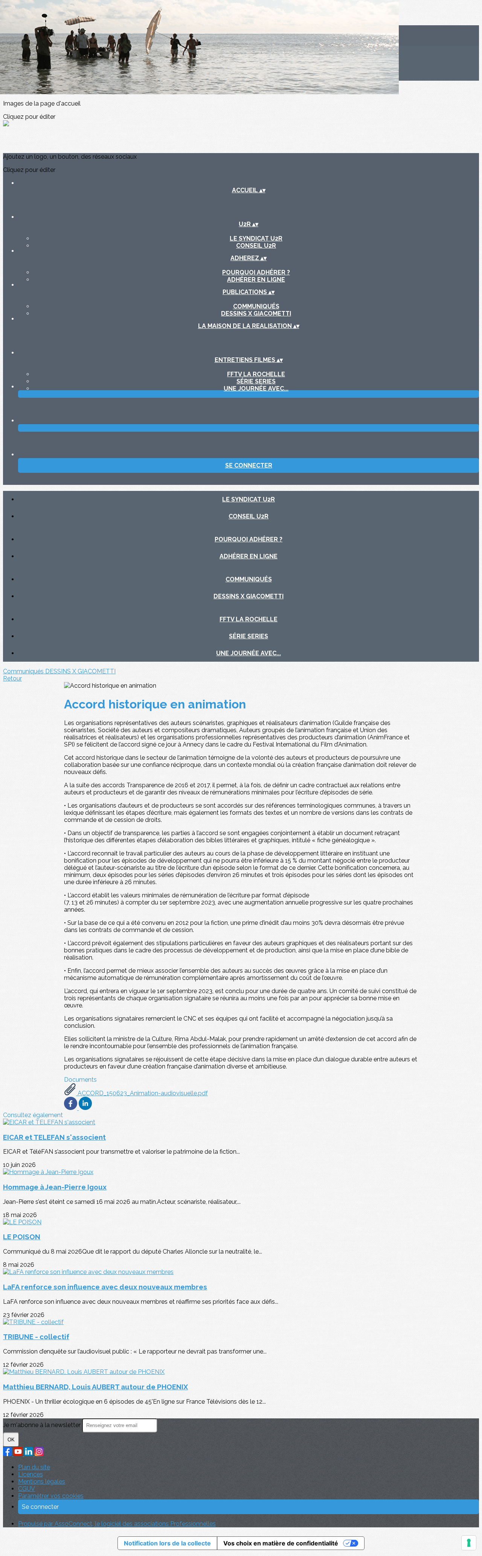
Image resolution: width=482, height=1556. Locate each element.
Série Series (256, 381)
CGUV (26, 1488)
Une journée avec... (256, 388)
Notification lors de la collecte (167, 1543)
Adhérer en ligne (256, 279)
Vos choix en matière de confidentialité (280, 1543)
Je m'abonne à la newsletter (42, 1425)
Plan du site (34, 1467)
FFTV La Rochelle (256, 374)
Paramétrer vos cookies (51, 1495)
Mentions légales (41, 1481)
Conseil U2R (256, 245)
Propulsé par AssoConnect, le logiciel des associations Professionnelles (117, 1523)
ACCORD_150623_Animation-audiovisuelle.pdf (142, 1093)
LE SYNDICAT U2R (256, 238)
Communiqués (256, 306)
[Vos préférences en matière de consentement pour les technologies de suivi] (469, 1543)
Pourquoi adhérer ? (256, 272)
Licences (30, 1474)
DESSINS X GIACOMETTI (256, 313)
